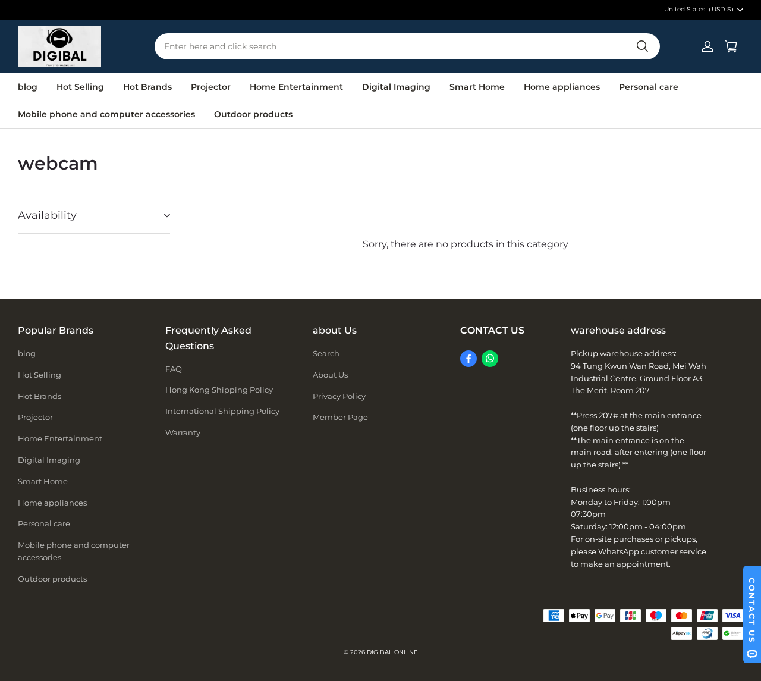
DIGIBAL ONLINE (392, 652)
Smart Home (477, 86)
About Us (330, 374)
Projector (211, 86)
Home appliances (562, 86)
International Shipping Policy (222, 411)
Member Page (340, 417)
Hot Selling (80, 86)
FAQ (173, 369)
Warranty (182, 432)
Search (326, 353)
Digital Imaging (396, 86)
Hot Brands (147, 86)
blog (27, 86)
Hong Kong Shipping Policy (219, 389)
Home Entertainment (296, 86)
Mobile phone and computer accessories (106, 114)
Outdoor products (253, 114)
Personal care (648, 86)
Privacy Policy (339, 396)
